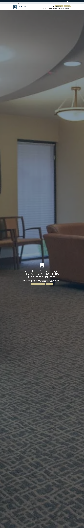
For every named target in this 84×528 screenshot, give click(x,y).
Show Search (53, 6)
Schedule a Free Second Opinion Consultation (20, 1)
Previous (67, 1)
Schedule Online (67, 6)
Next (69, 1)
